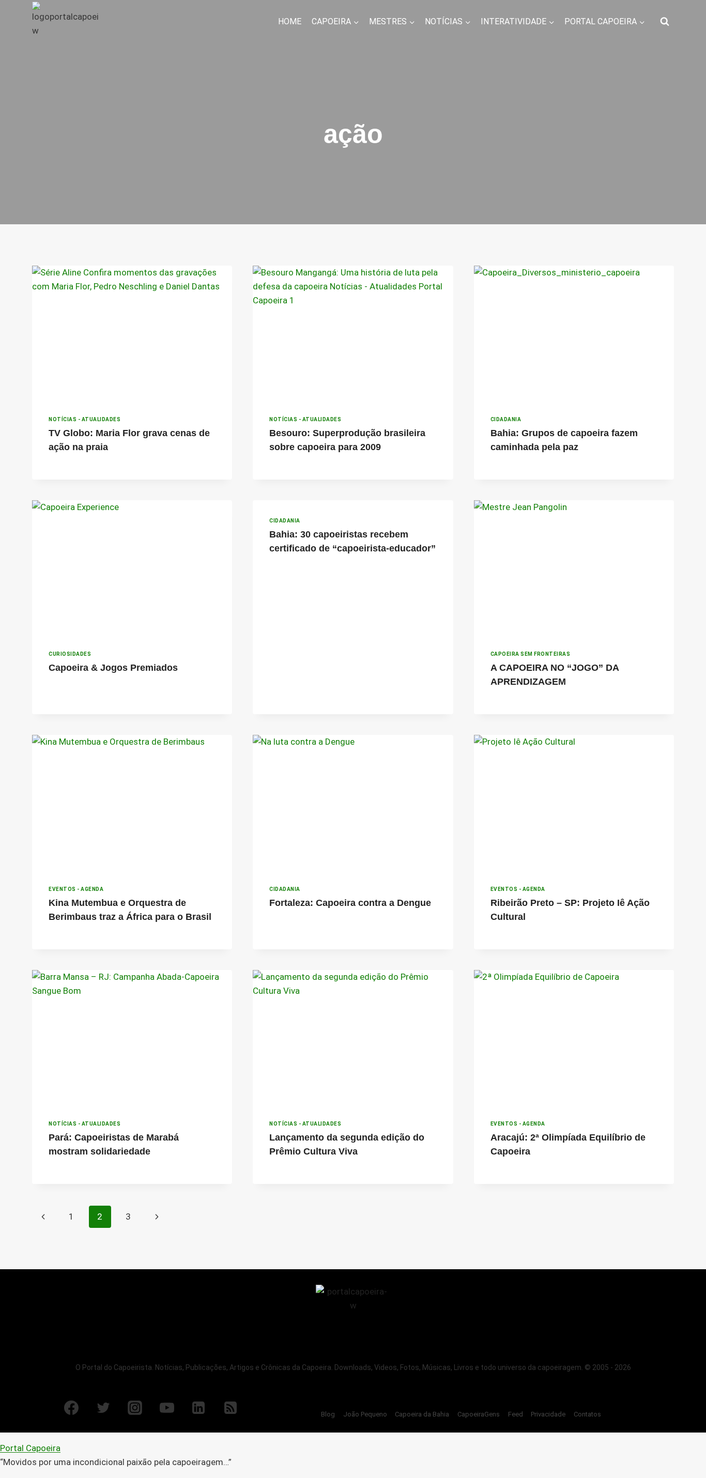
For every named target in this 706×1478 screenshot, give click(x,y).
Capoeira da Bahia (422, 1414)
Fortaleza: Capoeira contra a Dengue (350, 903)
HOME (289, 21)
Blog (328, 1414)
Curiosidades (70, 654)
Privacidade (548, 1414)
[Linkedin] (198, 1407)
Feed (515, 1414)
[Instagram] (134, 1407)
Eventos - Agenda (76, 889)
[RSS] (230, 1407)
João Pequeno (365, 1414)
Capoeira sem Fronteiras (530, 654)
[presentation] (132, 332)
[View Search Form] (664, 21)
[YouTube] (166, 1407)
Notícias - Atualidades (84, 419)
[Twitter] (103, 1407)
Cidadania (505, 419)
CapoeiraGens (478, 1414)
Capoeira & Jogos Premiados (113, 668)
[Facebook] (71, 1407)
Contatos (587, 1414)
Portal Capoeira (30, 1448)
